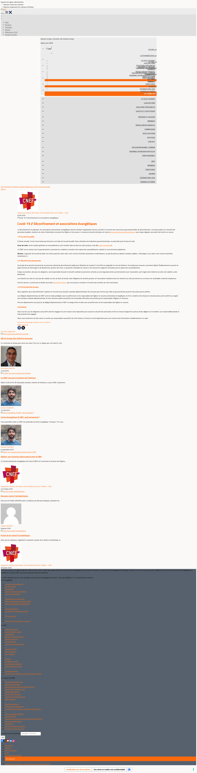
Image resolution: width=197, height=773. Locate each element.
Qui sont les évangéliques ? (14, 584)
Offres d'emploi (10, 616)
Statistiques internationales (14, 599)
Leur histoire (149, 63)
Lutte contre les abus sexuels (15, 697)
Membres (8, 25)
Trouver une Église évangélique (15, 591)
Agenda (7, 30)
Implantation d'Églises (12, 684)
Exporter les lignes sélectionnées (12, 2)
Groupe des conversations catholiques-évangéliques (23, 709)
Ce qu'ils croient (148, 60)
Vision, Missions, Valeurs (13, 632)
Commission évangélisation (14, 706)
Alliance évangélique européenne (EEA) (18, 601)
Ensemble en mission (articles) (142, 75)
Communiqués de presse (13, 666)
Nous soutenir (149, 133)
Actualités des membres (13, 664)
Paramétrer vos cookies (13, 755)
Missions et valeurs (146, 117)
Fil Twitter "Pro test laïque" (14, 729)
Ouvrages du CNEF (11, 671)
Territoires (8, 27)
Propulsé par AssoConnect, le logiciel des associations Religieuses (27, 764)
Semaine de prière (11, 34)
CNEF (7, 22)
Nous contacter (10, 651)
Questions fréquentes (145, 107)
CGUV (7, 753)
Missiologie (9, 724)
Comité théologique (11, 704)
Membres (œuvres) (11, 639)
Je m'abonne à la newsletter (10, 733)
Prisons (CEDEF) (10, 716)
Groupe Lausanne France (13, 721)
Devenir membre (10, 641)
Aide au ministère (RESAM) (14, 714)
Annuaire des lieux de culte (14, 682)
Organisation (9, 634)
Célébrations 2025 (11, 32)
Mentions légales (11, 750)
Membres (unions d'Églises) (14, 637)
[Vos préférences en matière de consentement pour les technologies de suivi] (193, 769)
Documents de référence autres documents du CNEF (23, 674)
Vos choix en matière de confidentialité (109, 769)
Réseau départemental (145, 125)
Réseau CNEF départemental (15, 689)
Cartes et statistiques (145, 111)
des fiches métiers (59, 282)
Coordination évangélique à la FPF (16, 611)
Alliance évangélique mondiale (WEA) (17, 604)
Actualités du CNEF (11, 661)
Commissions (149, 129)
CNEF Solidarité (10, 699)
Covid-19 (25, 325)
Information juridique (12, 692)
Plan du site (9, 745)
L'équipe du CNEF (11, 649)
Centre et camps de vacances (15, 726)
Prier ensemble (148, 78)
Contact (151, 141)
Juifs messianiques (11, 609)
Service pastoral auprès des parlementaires (20, 687)
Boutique (151, 137)
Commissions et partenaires (14, 644)
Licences (8, 748)
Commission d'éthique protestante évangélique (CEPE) (23, 719)
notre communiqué (105, 245)
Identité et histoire (11, 629)
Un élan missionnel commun (143, 73)
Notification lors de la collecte (78, 769)
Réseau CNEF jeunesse (13, 694)
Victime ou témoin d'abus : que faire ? (18, 621)
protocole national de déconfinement (123, 232)
